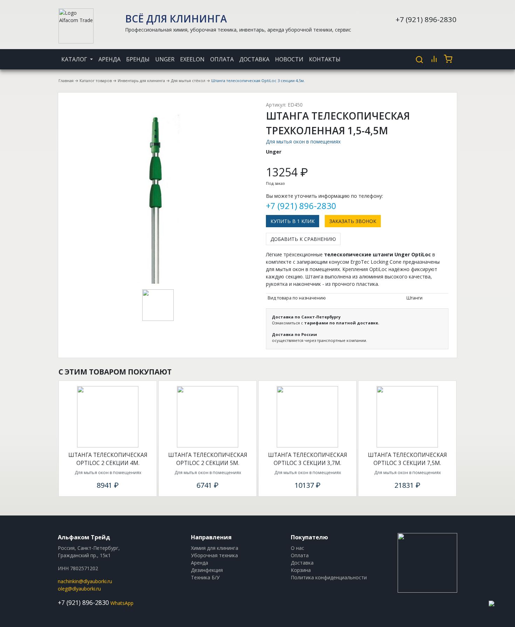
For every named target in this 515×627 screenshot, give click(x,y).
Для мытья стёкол (188, 80)
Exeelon (192, 59)
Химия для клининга (214, 548)
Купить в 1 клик (292, 221)
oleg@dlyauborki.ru (79, 588)
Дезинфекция (207, 570)
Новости (289, 59)
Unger (164, 59)
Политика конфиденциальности (329, 577)
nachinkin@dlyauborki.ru (85, 581)
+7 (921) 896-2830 (426, 19)
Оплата (222, 59)
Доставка (254, 59)
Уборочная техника (214, 555)
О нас (297, 548)
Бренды (138, 59)
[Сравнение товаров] (434, 59)
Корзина (301, 570)
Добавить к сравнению (303, 239)
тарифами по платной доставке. (341, 322)
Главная (66, 80)
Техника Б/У (205, 577)
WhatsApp (121, 603)
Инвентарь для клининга (141, 80)
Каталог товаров (96, 80)
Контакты (325, 59)
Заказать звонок (352, 221)
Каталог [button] (75, 59)
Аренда (109, 59)
